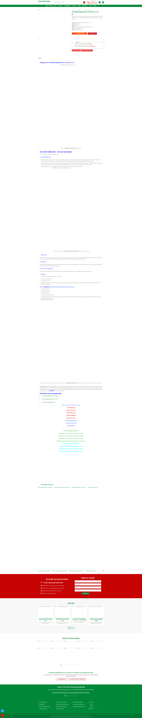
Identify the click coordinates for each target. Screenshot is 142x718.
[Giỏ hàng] (103, 2)
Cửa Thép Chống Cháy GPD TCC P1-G (49, 399)
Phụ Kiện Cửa (85, 5)
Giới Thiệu (50, 5)
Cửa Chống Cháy (67, 5)
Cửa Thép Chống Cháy (87, 10)
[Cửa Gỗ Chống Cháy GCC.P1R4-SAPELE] (62, 528)
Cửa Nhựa (60, 5)
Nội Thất (74, 5)
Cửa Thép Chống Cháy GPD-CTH (48, 402)
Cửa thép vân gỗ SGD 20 (92, 571)
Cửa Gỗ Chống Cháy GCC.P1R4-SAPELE (61, 571)
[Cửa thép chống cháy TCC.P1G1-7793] (79, 528)
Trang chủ (73, 10)
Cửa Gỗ (55, 5)
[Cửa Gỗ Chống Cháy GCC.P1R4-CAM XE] (46, 528)
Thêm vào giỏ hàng (92, 33)
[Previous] (38, 530)
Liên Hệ (94, 5)
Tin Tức (90, 5)
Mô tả (40, 58)
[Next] (104, 530)
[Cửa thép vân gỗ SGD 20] (96, 528)
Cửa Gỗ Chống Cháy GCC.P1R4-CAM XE (44, 571)
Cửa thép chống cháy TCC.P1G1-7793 (77, 571)
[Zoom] (39, 40)
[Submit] (84, 2)
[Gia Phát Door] (45, 2)
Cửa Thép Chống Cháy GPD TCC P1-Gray (50, 396)
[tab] (40, 59)
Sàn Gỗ (79, 5)
